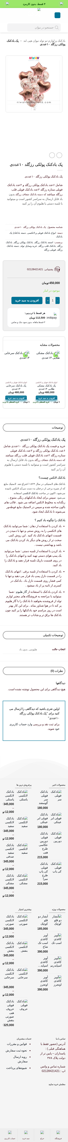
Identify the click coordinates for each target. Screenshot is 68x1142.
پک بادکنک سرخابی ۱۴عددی (16, 387)
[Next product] (59, 155)
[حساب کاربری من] (15, 15)
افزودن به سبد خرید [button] (46, 398)
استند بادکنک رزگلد (43, 242)
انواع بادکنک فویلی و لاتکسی (41, 233)
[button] (57, 15)
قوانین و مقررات (17, 1043)
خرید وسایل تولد (28, 246)
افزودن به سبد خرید (27, 300)
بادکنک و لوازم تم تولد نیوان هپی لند (44, 40)
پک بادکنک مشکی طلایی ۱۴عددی (46, 387)
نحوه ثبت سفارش (16, 1050)
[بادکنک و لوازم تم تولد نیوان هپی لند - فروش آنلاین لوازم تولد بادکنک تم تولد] (34, 15)
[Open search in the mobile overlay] (34, 27)
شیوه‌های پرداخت (16, 1067)
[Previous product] (52, 155)
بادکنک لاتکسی (30, 493)
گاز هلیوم (21, 591)
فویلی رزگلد (50, 249)
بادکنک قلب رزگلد (47, 246)
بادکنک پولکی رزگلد (23, 242)
